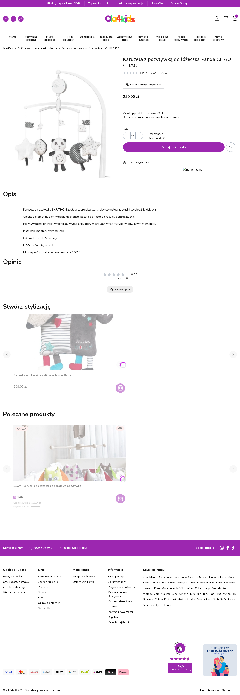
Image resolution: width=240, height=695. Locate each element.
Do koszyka (121, 388)
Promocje (43, 587)
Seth (216, 599)
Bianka (210, 582)
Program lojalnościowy (121, 587)
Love (176, 577)
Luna (223, 577)
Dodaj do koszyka (173, 147)
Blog (41, 597)
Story (231, 577)
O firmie (112, 606)
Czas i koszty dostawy (16, 582)
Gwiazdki (183, 599)
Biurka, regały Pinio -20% (64, 3)
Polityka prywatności (120, 612)
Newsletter (45, 608)
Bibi (234, 594)
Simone (183, 594)
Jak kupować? (116, 576)
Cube (183, 577)
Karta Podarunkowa (50, 576)
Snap (146, 582)
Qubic (159, 605)
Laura (231, 599)
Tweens (148, 588)
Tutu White (224, 594)
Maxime (165, 594)
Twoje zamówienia (84, 576)
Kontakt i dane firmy (120, 601)
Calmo (159, 599)
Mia (193, 599)
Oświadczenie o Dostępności (117, 594)
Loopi (207, 588)
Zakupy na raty (117, 582)
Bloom (201, 582)
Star (145, 605)
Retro (226, 588)
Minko (161, 577)
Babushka (230, 582)
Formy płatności (12, 576)
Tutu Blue (195, 594)
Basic (219, 582)
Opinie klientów (48, 603)
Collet (198, 588)
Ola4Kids (8, 48)
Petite (154, 582)
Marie (152, 577)
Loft (174, 599)
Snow (202, 577)
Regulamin (114, 617)
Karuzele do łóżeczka (46, 48)
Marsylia (182, 582)
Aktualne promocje (131, 3)
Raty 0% (157, 3)
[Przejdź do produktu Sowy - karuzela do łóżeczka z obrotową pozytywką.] (70, 453)
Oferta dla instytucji (15, 592)
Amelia (200, 599)
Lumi (209, 599)
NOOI (179, 588)
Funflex (189, 588)
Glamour (148, 599)
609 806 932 (43, 548)
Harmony (213, 577)
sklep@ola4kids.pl (76, 548)
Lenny (168, 605)
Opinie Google (180, 3)
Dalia (167, 599)
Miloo (162, 582)
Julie (169, 577)
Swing (172, 582)
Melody (216, 588)
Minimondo (168, 588)
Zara (157, 594)
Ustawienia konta (83, 582)
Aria (145, 577)
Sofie (223, 599)
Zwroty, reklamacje (14, 587)
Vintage (148, 594)
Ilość (125, 129)
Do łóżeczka (23, 48)
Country (193, 577)
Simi (152, 605)
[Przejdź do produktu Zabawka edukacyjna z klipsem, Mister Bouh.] (70, 342)
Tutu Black (209, 594)
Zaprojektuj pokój (99, 3)
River (157, 588)
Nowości (43, 592)
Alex (175, 594)
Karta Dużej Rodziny (120, 622)
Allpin (192, 582)
